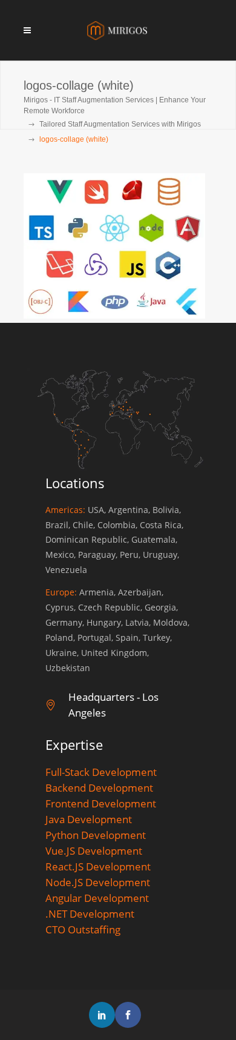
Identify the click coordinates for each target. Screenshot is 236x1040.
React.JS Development (98, 866)
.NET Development (89, 914)
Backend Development (99, 788)
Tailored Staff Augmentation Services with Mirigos (120, 124)
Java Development (88, 819)
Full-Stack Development (101, 772)
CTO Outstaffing (82, 929)
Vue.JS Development (93, 851)
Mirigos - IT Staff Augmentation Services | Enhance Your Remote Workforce (115, 105)
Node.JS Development (97, 882)
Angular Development (97, 898)
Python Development (95, 835)
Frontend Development (100, 803)
